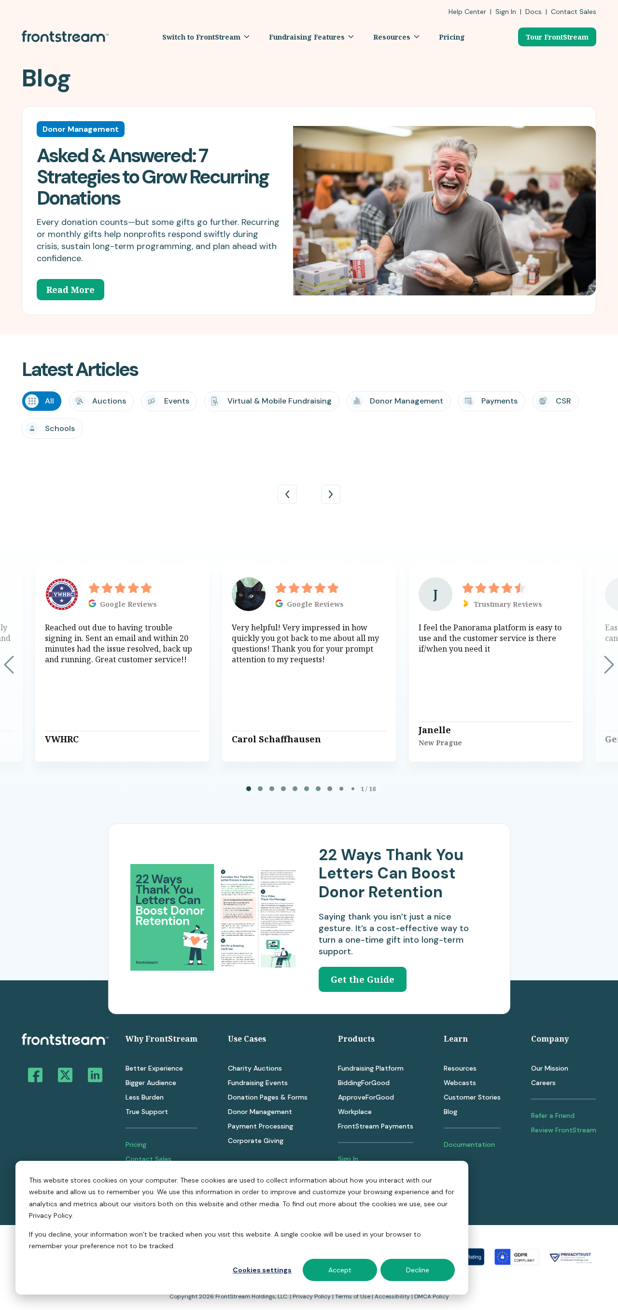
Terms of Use (352, 1296)
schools (60, 428)
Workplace (355, 1111)
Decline (417, 1270)
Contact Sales (148, 1159)
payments (499, 401)
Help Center (467, 11)
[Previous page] (9, 664)
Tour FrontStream (557, 37)
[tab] (248, 788)
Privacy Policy (312, 1296)
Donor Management (260, 1111)
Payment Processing (260, 1126)
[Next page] (609, 664)
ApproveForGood (366, 1097)
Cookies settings (262, 1270)
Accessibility (392, 1296)
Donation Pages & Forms (268, 1097)
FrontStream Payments (375, 1126)
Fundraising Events (258, 1082)
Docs (533, 11)
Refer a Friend (553, 1115)
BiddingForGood (364, 1082)
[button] (206, 37)
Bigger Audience (151, 1082)
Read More (70, 289)
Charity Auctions (255, 1068)
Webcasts (460, 1082)
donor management (406, 401)
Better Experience (154, 1068)
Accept (339, 1270)
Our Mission (549, 1068)
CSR (563, 401)
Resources (460, 1068)
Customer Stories (472, 1097)
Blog (450, 1111)
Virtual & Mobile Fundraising (279, 401)
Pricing (136, 1144)
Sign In (505, 11)
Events (176, 401)
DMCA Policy (431, 1296)
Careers (543, 1082)
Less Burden (145, 1097)
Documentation (469, 1144)
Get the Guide (362, 979)
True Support (147, 1111)
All (49, 401)
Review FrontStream (563, 1130)
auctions (109, 401)
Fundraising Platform (371, 1068)
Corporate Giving (255, 1140)
